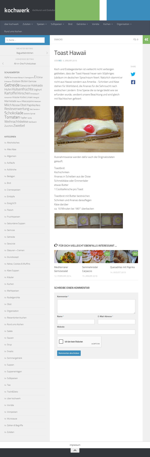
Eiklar (40, 77)
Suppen (10, 364)
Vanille (30, 118)
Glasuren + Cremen (15, 250)
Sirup (9, 344)
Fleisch (10, 210)
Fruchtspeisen (13, 216)
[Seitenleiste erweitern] (146, 39)
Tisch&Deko (12, 391)
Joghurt (38, 89)
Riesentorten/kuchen (17, 317)
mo (60, 60)
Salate (10, 331)
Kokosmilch (8, 97)
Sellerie (27, 114)
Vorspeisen (12, 412)
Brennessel (14, 78)
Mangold (36, 97)
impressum (75, 445)
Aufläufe (11, 163)
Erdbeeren (8, 82)
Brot (70, 24)
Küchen (107, 24)
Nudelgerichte (13, 297)
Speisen (41, 24)
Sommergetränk (14, 358)
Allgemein (11, 156)
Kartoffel (11, 93)
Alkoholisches (13, 142)
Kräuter (16, 97)
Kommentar (63, 296)
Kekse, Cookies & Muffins (18, 264)
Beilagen (11, 176)
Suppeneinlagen (14, 371)
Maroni (19, 101)
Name (60, 316)
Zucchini (8, 125)
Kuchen (10, 284)
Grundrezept (13, 257)
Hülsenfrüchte (23, 89)
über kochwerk (11, 24)
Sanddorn (36, 109)
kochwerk (16, 10)
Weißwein (33, 122)
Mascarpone (28, 101)
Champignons (29, 78)
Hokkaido (37, 85)
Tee (9, 385)
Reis (38, 105)
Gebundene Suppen (16, 223)
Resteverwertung (16, 109)
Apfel (7, 77)
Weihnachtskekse (16, 122)
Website (60, 327)
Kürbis (23, 97)
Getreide (12, 85)
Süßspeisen (56, 24)
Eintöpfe (11, 196)
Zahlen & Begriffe (15, 425)
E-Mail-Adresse (105, 316)
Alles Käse (11, 149)
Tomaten (12, 117)
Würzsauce (12, 418)
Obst (23, 105)
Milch (8, 105)
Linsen (29, 97)
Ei (35, 77)
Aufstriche (11, 169)
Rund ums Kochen (13, 31)
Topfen (23, 117)
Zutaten (27, 24)
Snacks (58, 39)
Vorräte (95, 24)
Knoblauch (35, 94)
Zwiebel (19, 126)
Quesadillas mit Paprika (122, 267)
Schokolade (13, 113)
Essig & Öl (11, 203)
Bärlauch (21, 78)
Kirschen (24, 93)
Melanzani (37, 101)
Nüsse (16, 105)
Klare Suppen (13, 270)
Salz (31, 109)
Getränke (81, 24)
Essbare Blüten (20, 81)
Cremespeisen (13, 189)
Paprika (31, 105)
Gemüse (32, 81)
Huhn (7, 89)
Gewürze (25, 85)
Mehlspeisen (13, 290)
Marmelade (10, 101)
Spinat (32, 114)
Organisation (123, 24)
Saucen (10, 338)
